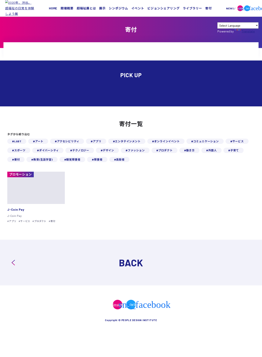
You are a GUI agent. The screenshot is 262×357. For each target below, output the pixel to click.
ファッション (136, 150)
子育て (234, 150)
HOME (53, 8)
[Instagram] (117, 304)
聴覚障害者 (73, 159)
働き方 (190, 150)
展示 (102, 8)
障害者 (98, 159)
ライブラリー (192, 8)
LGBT (17, 141)
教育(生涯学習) (43, 159)
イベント (137, 8)
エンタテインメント (127, 141)
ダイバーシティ (49, 150)
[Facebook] (254, 8)
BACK (131, 262)
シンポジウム (118, 8)
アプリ (97, 141)
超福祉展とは (86, 8)
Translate (248, 31)
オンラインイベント (167, 141)
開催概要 (67, 8)
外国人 (212, 150)
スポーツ (20, 150)
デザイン (108, 150)
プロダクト (165, 150)
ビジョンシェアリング (163, 8)
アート (39, 141)
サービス (238, 141)
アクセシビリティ (68, 141)
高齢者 (120, 159)
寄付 (208, 8)
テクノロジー (80, 150)
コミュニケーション (206, 141)
